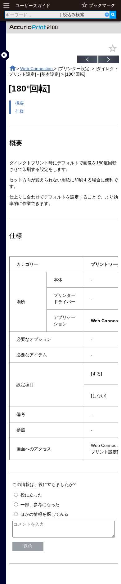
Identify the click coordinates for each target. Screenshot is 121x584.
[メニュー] (8, 5)
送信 (28, 546)
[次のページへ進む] (108, 60)
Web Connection (37, 68)
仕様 (19, 111)
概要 (19, 102)
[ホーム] (12, 68)
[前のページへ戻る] (87, 60)
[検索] (113, 14)
